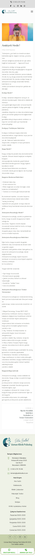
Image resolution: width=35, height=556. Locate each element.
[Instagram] (18, 6)
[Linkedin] (21, 6)
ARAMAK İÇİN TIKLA (26, 552)
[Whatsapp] (24, 6)
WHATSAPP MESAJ (9, 552)
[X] (14, 6)
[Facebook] (10, 6)
